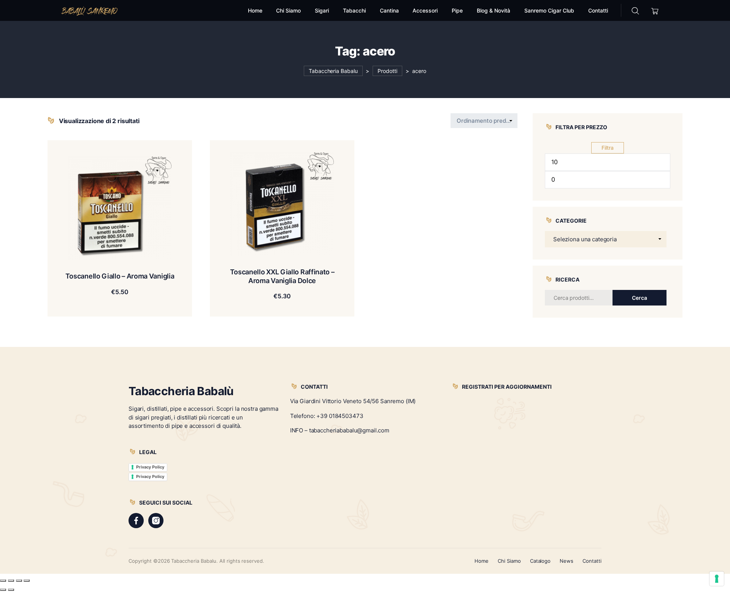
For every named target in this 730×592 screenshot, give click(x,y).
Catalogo (540, 561)
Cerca (639, 297)
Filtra (607, 147)
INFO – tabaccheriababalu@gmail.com (339, 430)
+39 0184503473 (339, 415)
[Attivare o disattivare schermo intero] (11, 580)
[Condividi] (19, 580)
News (566, 561)
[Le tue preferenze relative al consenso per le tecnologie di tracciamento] (716, 578)
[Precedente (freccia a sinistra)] (3, 590)
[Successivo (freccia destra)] (11, 590)
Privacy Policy (150, 467)
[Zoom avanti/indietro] (3, 580)
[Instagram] (155, 520)
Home (481, 561)
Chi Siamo (509, 561)
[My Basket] (655, 10)
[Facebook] (136, 520)
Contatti (591, 561)
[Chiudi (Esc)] (27, 580)
